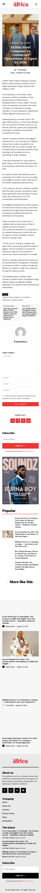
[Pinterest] (23, 420)
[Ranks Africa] (21, 4)
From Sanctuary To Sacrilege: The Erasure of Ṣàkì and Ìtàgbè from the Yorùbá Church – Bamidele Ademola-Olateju (26, 522)
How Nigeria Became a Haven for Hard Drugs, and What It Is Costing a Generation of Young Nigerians (26, 554)
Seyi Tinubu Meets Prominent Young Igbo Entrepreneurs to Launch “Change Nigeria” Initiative (29, 312)
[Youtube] (23, 790)
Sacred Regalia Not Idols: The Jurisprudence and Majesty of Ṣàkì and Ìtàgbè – (27, 534)
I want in (19, 446)
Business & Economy (20, 43)
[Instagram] (10, 790)
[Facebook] (12, 420)
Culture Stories (8, 838)
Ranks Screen (10, 626)
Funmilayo (22, 70)
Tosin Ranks (10, 705)
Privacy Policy (28, 451)
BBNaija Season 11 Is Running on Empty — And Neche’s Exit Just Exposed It (26, 544)
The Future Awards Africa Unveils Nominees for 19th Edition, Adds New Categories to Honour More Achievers (10, 314)
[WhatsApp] (28, 420)
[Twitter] (18, 420)
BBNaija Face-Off (8, 856)
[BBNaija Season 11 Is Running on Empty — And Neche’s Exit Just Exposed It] (7, 544)
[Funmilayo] (20, 332)
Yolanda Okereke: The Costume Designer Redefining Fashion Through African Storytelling (26, 565)
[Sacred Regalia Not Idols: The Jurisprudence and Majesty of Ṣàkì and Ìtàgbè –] (7, 534)
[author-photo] (3, 626)
